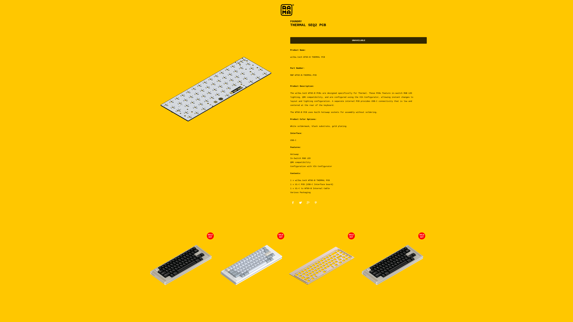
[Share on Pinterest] (315, 202)
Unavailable (358, 40)
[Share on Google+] (308, 202)
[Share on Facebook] (293, 202)
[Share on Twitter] (300, 202)
